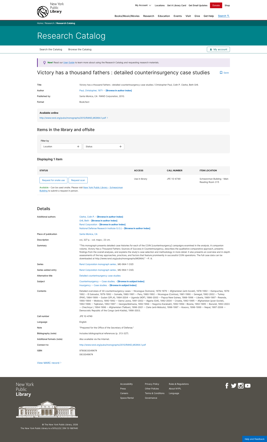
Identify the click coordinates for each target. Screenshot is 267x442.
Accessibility (126, 384)
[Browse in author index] (119, 90)
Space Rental (127, 398)
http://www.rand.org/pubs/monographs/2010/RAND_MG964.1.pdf (112, 344)
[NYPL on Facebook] (227, 385)
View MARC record (48, 362)
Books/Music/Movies (127, 15)
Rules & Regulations (179, 384)
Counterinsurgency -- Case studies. (97, 281)
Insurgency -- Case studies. (93, 285)
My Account (141, 5)
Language (174, 393)
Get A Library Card (176, 5)
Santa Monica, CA (88, 234)
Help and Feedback (255, 439)
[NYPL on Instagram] (241, 385)
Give (197, 15)
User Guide (68, 62)
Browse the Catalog (79, 49)
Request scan (78, 180)
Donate (216, 5)
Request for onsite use (53, 180)
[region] (133, 180)
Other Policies (152, 388)
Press (123, 388)
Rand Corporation (88, 224)
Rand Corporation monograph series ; (98, 264)
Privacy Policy (152, 384)
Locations (160, 5)
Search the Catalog (51, 49)
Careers (124, 393)
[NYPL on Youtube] (248, 385)
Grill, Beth (84, 220)
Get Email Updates (198, 5)
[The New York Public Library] (50, 9)
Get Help (209, 15)
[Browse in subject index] (130, 281)
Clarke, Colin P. (87, 216)
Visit (188, 15)
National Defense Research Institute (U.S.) (100, 228)
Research (148, 15)
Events (178, 15)
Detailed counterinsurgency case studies (100, 275)
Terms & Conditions (154, 393)
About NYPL (175, 388)
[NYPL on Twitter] (234, 385)
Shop (227, 5)
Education (164, 15)
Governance (151, 398)
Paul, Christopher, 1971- (91, 90)
